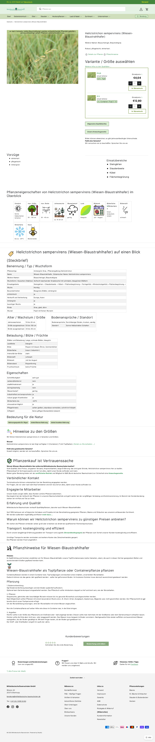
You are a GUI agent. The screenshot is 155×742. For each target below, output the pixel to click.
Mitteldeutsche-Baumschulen (20, 732)
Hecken (132, 701)
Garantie (100, 697)
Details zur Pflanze (95, 54)
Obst (33, 16)
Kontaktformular (70, 690)
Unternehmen (103, 16)
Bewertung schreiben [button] (96, 644)
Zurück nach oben (76, 677)
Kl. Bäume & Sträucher (138, 694)
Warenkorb (28, 2)
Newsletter (101, 719)
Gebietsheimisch (20, 16)
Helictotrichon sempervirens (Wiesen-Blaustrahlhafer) (30, 21)
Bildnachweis (69, 712)
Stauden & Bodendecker (138, 697)
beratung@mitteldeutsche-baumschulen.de (23, 696)
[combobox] (81, 9)
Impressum (101, 694)
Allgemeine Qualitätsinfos (97, 124)
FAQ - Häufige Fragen (72, 694)
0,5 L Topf (101, 79)
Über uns (67, 708)
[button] (147, 9)
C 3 (98, 96)
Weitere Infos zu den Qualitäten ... (98, 67)
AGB (98, 701)
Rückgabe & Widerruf (105, 708)
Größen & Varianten (72, 697)
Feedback (134, 664)
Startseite (10, 21)
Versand (145, 2)
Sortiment (88, 16)
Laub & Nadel (75, 16)
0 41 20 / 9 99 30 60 (18, 701)
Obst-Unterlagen (71, 705)
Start (9, 16)
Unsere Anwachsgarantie (96, 132)
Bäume (132, 690)
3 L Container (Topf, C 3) (107, 102)
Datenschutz (102, 705)
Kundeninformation (104, 716)
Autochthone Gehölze (72, 701)
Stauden (44, 16)
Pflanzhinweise (112, 54)
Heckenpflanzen (58, 16)
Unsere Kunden (70, 716)
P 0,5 (99, 73)
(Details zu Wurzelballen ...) (84, 444)
